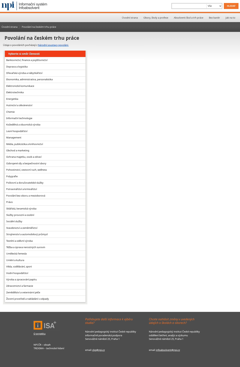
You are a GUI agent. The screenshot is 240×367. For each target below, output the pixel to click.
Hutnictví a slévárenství (19, 105)
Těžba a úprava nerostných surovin (25, 247)
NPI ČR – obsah (42, 344)
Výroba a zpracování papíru (21, 279)
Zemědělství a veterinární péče (23, 292)
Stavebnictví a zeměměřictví (21, 228)
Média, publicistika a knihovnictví (24, 144)
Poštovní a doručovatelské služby (25, 182)
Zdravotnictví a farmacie (19, 285)
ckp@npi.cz (98, 350)
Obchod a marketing (17, 150)
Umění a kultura (15, 260)
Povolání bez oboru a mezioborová (25, 195)
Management (13, 137)
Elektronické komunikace (20, 86)
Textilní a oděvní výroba (19, 240)
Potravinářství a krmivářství (21, 189)
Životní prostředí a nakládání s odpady (27, 298)
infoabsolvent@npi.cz (168, 350)
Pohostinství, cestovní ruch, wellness (26, 169)
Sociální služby (14, 221)
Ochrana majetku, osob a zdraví (23, 156)
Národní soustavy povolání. (53, 45)
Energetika (12, 99)
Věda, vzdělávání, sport (19, 266)
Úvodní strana (130, 17)
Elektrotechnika (15, 92)
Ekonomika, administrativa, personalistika (29, 79)
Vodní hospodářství (17, 273)
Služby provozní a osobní (20, 215)
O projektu (40, 333)
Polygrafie (12, 176)
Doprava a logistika (17, 66)
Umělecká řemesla (16, 253)
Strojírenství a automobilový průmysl (27, 234)
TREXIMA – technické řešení (49, 348)
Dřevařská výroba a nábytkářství (24, 73)
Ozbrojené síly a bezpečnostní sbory (26, 163)
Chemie (10, 111)
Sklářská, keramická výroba (21, 208)
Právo (9, 202)
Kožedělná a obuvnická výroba (23, 124)
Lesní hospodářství (16, 131)
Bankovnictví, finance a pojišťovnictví (26, 60)
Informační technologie (19, 118)
